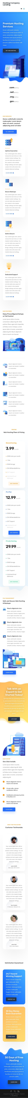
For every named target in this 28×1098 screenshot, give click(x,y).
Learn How (14, 1082)
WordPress (15, 1096)
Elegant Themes (14, 1094)
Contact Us (11, 999)
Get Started (14, 483)
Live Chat (14, 719)
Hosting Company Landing (11, 4)
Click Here (9, 172)
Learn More (9, 672)
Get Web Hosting (11, 50)
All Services (10, 131)
